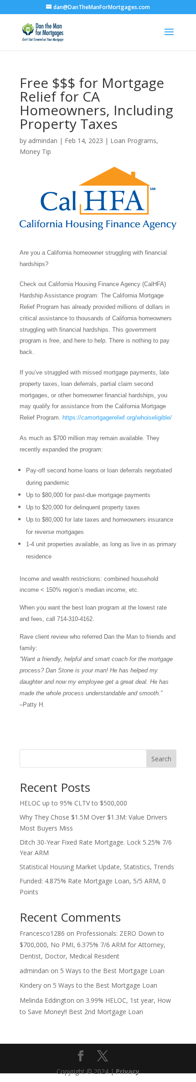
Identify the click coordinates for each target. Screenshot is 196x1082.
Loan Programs (133, 140)
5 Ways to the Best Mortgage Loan (112, 970)
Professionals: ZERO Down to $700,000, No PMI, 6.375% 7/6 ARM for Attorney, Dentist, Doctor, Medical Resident (92, 944)
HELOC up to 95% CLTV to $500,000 (73, 803)
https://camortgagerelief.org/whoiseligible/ (117, 417)
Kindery (30, 985)
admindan (42, 140)
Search (161, 758)
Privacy (127, 1071)
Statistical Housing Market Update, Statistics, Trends (97, 866)
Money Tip (35, 151)
